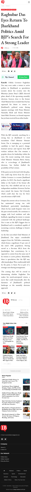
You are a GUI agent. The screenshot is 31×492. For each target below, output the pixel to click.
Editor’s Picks (7, 480)
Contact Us (3, 449)
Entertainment (22, 473)
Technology (14, 476)
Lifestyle (6, 476)
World (25, 470)
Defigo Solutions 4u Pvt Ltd (19, 489)
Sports (13, 473)
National (3, 9)
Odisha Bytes (4, 457)
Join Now (24, 77)
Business (6, 473)
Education (23, 476)
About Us (3, 447)
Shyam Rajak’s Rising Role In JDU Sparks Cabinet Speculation (8, 314)
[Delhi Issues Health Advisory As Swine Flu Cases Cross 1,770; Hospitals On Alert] (9, 330)
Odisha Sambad (5, 459)
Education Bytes (5, 461)
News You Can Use (20, 480)
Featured (9, 9)
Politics (14, 9)
